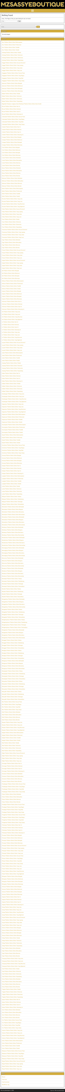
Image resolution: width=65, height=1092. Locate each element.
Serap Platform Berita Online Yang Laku (11, 907)
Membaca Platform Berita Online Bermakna (12, 532)
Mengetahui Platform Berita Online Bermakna (13, 635)
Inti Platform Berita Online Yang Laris (11, 314)
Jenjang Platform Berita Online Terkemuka (12, 368)
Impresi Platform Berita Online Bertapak (11, 296)
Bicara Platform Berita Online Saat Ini (11, 111)
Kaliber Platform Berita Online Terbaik (11, 383)
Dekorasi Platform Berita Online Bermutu (12, 183)
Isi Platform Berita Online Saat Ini (10, 327)
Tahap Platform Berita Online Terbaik (11, 938)
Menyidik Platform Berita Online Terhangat (12, 696)
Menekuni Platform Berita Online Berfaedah (12, 568)
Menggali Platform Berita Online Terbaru (11, 640)
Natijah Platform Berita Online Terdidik (11, 737)
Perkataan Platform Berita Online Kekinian (12, 827)
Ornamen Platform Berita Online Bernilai (12, 781)
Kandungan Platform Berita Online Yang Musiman (14, 399)
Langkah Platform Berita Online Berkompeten (13, 476)
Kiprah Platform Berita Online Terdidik (11, 440)
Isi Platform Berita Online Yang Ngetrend (12, 340)
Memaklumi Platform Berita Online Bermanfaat (13, 524)
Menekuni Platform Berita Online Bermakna (12, 573)
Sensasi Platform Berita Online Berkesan (12, 889)
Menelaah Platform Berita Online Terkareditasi (13, 586)
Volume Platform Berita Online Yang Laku (12, 1030)
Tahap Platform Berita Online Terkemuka (12, 943)
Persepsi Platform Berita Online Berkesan (12, 838)
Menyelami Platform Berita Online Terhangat (13, 686)
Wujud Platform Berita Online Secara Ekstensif (13, 1061)
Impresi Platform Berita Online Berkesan (12, 293)
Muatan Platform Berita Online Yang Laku (12, 722)
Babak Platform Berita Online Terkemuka (12, 98)
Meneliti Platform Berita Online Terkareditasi (13, 596)
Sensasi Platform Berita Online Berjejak (11, 886)
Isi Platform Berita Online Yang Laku (11, 332)
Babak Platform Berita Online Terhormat (11, 96)
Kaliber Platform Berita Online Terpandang (12, 391)
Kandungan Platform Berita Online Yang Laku (13, 393)
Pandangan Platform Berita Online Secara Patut (13, 784)
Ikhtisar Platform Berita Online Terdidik (11, 286)
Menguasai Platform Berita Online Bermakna (13, 666)
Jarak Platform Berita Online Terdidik (11, 358)
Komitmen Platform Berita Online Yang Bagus (13, 447)
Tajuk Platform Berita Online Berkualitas (12, 950)
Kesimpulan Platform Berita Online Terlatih (12, 432)
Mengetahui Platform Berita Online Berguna (12, 632)
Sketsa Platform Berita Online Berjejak (11, 927)
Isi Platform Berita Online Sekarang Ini (11, 329)
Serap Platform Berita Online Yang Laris (11, 909)
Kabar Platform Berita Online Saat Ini (11, 378)
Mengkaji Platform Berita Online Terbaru (11, 650)
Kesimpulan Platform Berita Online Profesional (13, 427)
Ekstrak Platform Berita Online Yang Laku (12, 198)
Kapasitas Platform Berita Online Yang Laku (13, 404)
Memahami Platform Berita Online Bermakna (13, 512)
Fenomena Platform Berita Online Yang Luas (13, 237)
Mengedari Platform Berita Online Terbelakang (13, 612)
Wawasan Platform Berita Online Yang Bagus (13, 1053)
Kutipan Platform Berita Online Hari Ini (11, 465)
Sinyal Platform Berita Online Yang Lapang (12, 920)
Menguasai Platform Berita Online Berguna (12, 663)
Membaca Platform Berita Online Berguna (12, 530)
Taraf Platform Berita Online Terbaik (10, 968)
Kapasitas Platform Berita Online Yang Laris (13, 406)
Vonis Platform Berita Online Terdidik (11, 1045)
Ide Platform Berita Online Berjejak (10, 270)
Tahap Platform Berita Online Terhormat (11, 940)
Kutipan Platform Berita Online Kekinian (11, 468)
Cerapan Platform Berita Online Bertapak (12, 142)
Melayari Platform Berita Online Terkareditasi (13, 504)
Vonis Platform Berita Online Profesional (12, 1043)
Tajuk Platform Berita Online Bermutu (11, 953)
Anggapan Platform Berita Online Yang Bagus (13, 75)
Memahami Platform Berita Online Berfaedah (13, 506)
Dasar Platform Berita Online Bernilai (11, 175)
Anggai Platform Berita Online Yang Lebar (12, 68)
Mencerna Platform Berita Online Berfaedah (12, 558)
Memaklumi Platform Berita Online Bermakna (13, 522)
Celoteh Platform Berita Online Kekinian (11, 129)
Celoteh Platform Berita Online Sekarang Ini (12, 134)
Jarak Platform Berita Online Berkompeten (12, 352)
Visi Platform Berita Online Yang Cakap (11, 1027)
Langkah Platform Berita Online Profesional (12, 478)
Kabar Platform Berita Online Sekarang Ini (12, 381)
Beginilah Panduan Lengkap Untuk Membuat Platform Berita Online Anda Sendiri (21, 104)
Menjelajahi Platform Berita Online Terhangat (13, 676)
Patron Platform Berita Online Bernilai (11, 802)
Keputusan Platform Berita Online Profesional (13, 417)
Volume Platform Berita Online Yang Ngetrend (13, 1038)
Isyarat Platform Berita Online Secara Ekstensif (13, 342)
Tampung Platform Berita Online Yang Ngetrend (13, 966)
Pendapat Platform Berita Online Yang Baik (12, 809)
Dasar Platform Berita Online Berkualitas (12, 170)
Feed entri (4, 1079)
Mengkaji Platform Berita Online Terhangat (12, 655)
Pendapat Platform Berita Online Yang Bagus (13, 807)
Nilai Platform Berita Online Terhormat (11, 745)
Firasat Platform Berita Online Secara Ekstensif (13, 250)
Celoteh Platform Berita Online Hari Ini (11, 127)
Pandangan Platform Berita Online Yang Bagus (13, 786)
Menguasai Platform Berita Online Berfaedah (13, 660)
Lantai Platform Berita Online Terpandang (12, 494)
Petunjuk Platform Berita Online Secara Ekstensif (14, 845)
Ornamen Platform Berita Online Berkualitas (12, 776)
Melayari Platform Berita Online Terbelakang (13, 499)
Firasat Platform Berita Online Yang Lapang (12, 252)
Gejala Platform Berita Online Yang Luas (12, 268)
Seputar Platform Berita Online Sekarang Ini (12, 904)
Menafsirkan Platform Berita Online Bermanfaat (13, 545)
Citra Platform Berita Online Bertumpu (11, 155)
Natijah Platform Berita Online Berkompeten (12, 732)
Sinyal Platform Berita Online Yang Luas (12, 925)
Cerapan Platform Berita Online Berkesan (12, 139)
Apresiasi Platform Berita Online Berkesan (12, 86)
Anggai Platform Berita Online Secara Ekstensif (13, 62)
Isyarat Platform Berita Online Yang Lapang (12, 345)
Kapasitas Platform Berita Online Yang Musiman (14, 409)
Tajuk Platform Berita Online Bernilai (11, 956)
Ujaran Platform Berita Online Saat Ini (11, 1004)
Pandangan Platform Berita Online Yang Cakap (13, 791)
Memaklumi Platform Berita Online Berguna (12, 519)
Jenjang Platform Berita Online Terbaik (11, 363)
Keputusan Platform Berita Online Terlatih (12, 422)
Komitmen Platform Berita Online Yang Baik (12, 450)
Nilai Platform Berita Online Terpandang (11, 750)
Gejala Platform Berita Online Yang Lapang (12, 263)
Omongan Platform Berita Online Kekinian (12, 766)
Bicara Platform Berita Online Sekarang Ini (12, 114)
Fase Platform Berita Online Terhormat (11, 222)
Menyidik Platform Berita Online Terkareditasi (13, 699)
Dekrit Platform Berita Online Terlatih (11, 196)
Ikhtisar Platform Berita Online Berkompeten (13, 281)
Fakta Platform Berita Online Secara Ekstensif (13, 209)
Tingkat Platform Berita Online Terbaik (11, 989)
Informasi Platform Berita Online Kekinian (12, 304)
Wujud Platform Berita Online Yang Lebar (12, 1066)
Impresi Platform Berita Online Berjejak (11, 291)
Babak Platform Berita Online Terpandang (12, 101)
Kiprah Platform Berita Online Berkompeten (12, 435)
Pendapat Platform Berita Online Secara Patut (13, 804)
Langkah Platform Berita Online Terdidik (11, 481)
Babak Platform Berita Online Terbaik (11, 93)
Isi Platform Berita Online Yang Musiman (12, 337)
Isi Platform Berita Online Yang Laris (11, 335)
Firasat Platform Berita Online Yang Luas (12, 258)
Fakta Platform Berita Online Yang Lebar (12, 214)
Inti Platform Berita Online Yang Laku (11, 311)
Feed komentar (5, 1082)
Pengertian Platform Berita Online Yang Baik (13, 820)
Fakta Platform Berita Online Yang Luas (11, 216)
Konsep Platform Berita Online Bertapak (12, 460)
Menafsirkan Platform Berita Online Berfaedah (13, 537)
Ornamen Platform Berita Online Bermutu (12, 778)
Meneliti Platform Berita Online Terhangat (12, 594)
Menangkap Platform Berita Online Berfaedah (13, 547)
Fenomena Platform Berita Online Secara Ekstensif (14, 229)
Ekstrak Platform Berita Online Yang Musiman (13, 204)
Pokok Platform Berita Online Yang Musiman (13, 871)
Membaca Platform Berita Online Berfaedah (12, 527)
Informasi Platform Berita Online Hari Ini (11, 301)
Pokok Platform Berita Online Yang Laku (12, 866)
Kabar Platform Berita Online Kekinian (11, 376)
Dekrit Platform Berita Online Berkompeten (12, 188)
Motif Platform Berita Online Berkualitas (11, 714)
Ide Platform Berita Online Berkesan (11, 273)
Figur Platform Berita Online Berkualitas (11, 242)
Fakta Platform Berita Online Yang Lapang (12, 211)
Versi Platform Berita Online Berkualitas (11, 1012)
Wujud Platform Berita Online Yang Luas (12, 1069)
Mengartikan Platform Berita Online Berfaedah (13, 599)
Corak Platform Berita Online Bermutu (11, 163)
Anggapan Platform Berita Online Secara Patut (13, 73)
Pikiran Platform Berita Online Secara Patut (12, 855)
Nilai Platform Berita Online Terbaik (10, 743)
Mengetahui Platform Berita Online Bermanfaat (13, 637)
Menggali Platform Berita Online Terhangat (12, 645)
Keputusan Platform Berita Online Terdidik (12, 419)
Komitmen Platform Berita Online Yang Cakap (13, 453)
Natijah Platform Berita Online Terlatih (11, 740)
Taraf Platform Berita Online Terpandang (12, 976)
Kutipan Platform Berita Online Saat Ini (11, 470)
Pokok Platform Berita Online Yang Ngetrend (13, 873)
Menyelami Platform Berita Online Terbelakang (13, 684)
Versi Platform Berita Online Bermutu (11, 1015)
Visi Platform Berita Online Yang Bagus (11, 1022)
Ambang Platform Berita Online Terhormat (12, 55)
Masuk (3, 1077)
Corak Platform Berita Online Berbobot (11, 157)
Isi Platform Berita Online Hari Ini (10, 322)
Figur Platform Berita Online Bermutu (11, 245)
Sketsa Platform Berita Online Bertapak (11, 932)
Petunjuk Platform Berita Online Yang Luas (12, 853)
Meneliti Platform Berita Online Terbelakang (12, 591)
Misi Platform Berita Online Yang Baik (11, 707)
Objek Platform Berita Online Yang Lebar (12, 758)
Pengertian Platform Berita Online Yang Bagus (13, 817)
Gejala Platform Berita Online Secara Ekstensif (13, 260)
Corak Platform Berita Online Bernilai (11, 165)
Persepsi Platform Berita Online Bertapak (12, 840)
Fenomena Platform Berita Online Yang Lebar (13, 234)
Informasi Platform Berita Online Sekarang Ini (13, 309)
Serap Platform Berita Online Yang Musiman (13, 912)
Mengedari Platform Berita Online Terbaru (12, 609)
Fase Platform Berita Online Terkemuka (11, 224)
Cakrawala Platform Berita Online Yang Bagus (13, 119)
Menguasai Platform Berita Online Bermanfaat (13, 668)
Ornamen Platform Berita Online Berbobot (12, 773)
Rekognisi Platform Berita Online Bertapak (12, 881)
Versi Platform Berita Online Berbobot (11, 1009)
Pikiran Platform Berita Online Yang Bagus (12, 858)
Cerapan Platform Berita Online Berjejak (11, 137)
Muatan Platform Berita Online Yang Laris (12, 725)
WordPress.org (5, 1084)
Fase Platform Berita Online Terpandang (12, 227)
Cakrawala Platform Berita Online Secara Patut (13, 116)
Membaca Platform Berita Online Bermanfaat (13, 535)
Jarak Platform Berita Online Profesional (12, 355)
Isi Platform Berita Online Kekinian (10, 324)
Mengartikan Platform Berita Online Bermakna (13, 604)
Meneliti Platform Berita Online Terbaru (11, 589)
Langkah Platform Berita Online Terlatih (11, 483)
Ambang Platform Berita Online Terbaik (11, 52)
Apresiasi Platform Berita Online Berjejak (12, 83)
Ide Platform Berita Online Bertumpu (11, 278)
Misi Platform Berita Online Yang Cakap (11, 709)
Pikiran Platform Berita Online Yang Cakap (12, 863)
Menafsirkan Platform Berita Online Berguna (13, 540)
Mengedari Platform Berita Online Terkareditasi (13, 617)
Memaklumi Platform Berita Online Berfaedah (13, 517)
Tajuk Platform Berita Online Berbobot (11, 948)
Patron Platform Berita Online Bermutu (11, 799)
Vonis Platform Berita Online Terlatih (11, 1048)
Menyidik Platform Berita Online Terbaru (11, 691)
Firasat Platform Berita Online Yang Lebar (12, 255)
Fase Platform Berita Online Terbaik (10, 219)
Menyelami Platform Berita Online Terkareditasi (13, 689)
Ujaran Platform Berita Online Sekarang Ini (12, 1007)
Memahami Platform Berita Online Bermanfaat (13, 514)
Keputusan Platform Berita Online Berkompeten (13, 414)
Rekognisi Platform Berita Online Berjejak (12, 876)
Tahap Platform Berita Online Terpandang (12, 945)
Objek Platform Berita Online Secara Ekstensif (13, 753)
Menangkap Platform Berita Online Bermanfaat (13, 555)
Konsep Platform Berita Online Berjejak (11, 455)
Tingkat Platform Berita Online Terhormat (12, 992)
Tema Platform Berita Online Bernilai (11, 986)
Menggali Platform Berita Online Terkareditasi (13, 648)
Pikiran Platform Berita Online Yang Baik (12, 861)
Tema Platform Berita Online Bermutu (11, 984)
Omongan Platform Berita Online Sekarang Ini (13, 771)
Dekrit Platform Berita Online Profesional (12, 191)
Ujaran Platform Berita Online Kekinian (11, 1002)
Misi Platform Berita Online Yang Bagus (11, 704)
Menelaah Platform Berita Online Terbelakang (13, 581)
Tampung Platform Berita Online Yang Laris (12, 961)
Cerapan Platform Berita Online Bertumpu (12, 145)
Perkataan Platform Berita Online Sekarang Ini (13, 832)
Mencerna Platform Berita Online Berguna (12, 560)
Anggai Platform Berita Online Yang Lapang (12, 65)
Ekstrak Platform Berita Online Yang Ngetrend (13, 206)
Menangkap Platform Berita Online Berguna (12, 550)
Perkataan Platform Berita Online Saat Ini (12, 830)
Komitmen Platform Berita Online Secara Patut (13, 445)
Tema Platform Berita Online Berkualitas (12, 981)
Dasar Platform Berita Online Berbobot (11, 168)
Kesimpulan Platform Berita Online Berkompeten (14, 424)
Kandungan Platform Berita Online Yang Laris (13, 396)
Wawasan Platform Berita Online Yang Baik (12, 1056)
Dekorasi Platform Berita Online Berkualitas (12, 181)
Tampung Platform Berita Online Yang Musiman (13, 963)
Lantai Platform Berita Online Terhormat (11, 488)
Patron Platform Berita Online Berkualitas (12, 796)
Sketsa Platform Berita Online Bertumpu (12, 935)
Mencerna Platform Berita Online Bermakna (12, 563)
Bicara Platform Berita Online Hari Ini (11, 106)
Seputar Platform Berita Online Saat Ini (11, 902)
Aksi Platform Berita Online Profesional (11, 44)
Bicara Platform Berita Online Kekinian (11, 109)
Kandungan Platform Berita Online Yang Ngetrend (14, 401)
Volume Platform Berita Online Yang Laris (12, 1033)
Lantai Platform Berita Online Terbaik (11, 486)
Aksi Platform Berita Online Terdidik (10, 47)
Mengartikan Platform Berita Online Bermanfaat (13, 607)
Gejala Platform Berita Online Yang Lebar (12, 265)
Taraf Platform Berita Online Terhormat (11, 971)
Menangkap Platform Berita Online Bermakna (13, 553)
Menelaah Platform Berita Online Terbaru (12, 578)
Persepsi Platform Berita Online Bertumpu (12, 843)
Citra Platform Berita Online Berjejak (11, 147)
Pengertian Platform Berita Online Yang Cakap (13, 822)
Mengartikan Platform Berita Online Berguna (13, 601)
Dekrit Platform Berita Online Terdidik (11, 193)
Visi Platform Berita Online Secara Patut (12, 1020)
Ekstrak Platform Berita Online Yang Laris (12, 201)
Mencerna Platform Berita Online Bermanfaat (13, 565)
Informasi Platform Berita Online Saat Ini (12, 306)
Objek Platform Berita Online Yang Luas (11, 761)
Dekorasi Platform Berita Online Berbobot (12, 178)
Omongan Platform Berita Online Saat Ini (12, 768)
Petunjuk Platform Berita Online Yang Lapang (13, 848)
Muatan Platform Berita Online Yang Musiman (13, 727)
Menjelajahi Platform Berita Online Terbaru (12, 671)
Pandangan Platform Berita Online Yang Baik (13, 789)
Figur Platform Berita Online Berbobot (11, 239)
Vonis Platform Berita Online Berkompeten (12, 1040)
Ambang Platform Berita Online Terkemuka (12, 57)
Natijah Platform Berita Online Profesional (12, 735)
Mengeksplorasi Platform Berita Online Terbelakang (14, 622)
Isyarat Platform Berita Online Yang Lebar (12, 347)
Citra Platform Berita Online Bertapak (11, 152)
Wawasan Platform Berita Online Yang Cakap (13, 1058)
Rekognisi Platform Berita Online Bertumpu (12, 884)
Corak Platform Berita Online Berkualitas (12, 160)
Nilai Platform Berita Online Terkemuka (11, 748)
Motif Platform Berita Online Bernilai (11, 719)
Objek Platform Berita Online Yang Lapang (12, 755)
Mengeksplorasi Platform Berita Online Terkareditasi (14, 627)
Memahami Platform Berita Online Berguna (12, 509)
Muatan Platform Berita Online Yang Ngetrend (13, 730)
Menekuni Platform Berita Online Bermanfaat (13, 576)
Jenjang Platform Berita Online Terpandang (12, 370)
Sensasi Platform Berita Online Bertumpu (12, 894)
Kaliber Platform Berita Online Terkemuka (12, 388)
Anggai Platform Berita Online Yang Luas (12, 70)
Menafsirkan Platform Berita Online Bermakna (13, 542)
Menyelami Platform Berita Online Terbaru (12, 681)
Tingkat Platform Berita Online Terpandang (12, 997)
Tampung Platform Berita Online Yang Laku (12, 958)
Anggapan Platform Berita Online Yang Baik (12, 78)
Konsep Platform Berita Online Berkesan (12, 458)
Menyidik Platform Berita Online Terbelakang (13, 694)
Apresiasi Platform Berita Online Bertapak (12, 88)
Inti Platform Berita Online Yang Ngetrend (12, 319)
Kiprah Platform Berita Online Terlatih (11, 442)
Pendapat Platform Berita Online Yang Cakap (13, 812)
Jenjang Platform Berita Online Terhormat (12, 365)
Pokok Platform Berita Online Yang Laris (12, 868)
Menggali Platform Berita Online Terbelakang (13, 642)
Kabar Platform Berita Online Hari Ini (11, 373)
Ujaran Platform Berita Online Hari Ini (11, 999)
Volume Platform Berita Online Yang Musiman (13, 1035)
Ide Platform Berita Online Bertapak (10, 275)
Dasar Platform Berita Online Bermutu (11, 173)
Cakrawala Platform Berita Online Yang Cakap (13, 124)
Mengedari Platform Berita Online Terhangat (12, 614)
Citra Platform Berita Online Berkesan (11, 150)
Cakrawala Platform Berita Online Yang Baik (13, 121)
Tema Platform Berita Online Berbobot (11, 979)
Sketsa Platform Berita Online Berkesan (12, 930)
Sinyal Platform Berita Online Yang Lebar (12, 922)
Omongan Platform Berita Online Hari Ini (12, 763)
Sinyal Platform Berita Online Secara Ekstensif (13, 917)
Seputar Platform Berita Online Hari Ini (11, 897)
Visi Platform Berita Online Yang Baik (11, 1025)
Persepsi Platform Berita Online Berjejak (12, 835)
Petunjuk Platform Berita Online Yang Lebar (12, 850)
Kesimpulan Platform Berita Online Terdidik (12, 429)
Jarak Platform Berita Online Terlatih (11, 360)
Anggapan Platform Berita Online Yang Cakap (13, 80)
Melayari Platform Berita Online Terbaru (11, 496)
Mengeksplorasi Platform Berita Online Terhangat (14, 624)
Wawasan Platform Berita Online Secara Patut (13, 1051)
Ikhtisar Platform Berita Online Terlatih (11, 288)
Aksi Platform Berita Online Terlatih (10, 50)
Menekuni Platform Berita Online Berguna (12, 571)
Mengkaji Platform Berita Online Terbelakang (13, 653)
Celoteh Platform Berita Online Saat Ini (11, 132)
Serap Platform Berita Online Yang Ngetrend (13, 915)
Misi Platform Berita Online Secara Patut (12, 701)
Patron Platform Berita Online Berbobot (11, 794)
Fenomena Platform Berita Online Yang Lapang (13, 232)
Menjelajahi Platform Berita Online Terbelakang (13, 673)
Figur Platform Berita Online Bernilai (11, 247)
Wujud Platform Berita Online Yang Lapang (12, 1063)
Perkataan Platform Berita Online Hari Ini (12, 825)
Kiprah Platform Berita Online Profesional (12, 437)
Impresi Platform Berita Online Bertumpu (12, 299)
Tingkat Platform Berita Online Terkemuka (12, 994)
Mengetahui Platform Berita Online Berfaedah (13, 630)
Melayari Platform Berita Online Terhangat (12, 501)
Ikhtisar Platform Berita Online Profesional (12, 283)
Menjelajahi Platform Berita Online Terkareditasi (13, 678)
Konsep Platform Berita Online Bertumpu (12, 463)
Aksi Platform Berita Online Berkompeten (12, 42)
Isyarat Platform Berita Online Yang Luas (12, 350)
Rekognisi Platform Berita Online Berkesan (12, 879)
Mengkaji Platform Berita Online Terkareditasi (13, 658)
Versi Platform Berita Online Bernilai (11, 1017)
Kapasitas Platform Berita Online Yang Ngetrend (14, 411)
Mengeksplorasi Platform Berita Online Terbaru (13, 619)
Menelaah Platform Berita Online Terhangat (12, 583)
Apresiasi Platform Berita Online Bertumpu (12, 91)
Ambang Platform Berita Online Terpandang (12, 60)
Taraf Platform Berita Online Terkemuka (11, 974)
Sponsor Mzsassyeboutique (57, 1090)
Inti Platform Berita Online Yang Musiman (12, 316)
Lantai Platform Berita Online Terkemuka (12, 491)
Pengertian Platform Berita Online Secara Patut (13, 814)
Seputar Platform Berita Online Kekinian (11, 899)
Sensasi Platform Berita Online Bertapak (12, 891)
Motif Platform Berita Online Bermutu (11, 717)
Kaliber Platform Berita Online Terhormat (12, 386)
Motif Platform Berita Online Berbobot (11, 712)
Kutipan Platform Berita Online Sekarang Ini (12, 473)
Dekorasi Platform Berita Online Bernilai (11, 186)
